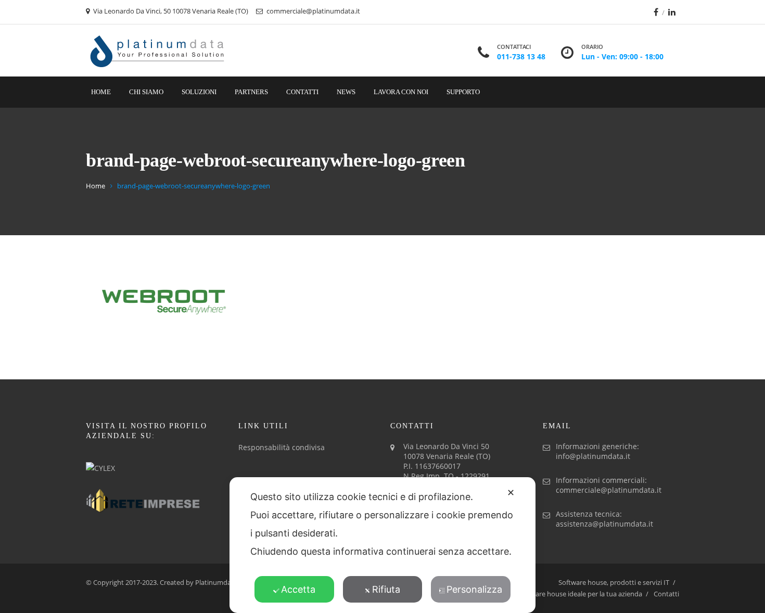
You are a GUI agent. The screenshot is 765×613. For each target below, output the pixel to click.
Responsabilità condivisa (281, 447)
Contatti (302, 92)
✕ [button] (511, 492)
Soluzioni (199, 92)
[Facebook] (656, 12)
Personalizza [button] (474, 589)
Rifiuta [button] (386, 589)
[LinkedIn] (672, 12)
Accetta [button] (298, 589)
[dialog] (383, 545)
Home (101, 92)
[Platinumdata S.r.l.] (157, 51)
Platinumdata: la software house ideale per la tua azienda (554, 593)
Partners (251, 92)
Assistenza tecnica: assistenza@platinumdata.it (604, 519)
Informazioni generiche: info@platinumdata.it (597, 451)
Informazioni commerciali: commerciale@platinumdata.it (608, 485)
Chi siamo (146, 92)
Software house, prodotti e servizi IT (613, 582)
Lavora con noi (401, 92)
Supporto (463, 92)
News (346, 92)
